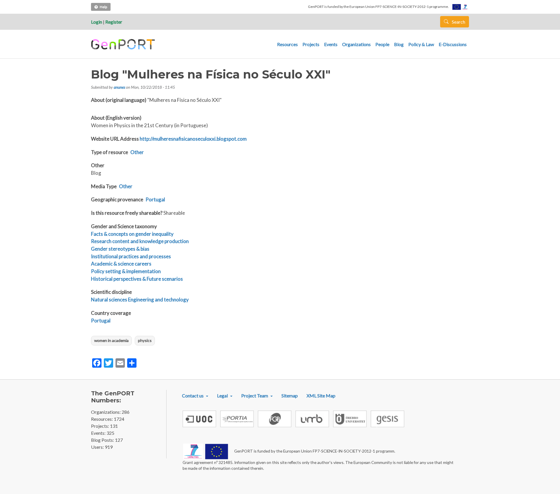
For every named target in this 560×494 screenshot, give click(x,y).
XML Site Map (321, 395)
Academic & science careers (121, 264)
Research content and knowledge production (140, 241)
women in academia (111, 340)
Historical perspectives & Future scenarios (137, 279)
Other (137, 152)
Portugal (155, 199)
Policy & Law (421, 44)
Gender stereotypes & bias (120, 249)
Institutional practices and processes (131, 256)
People (382, 44)
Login (96, 22)
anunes (119, 87)
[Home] (124, 44)
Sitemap (289, 395)
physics (145, 340)
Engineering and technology (158, 299)
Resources (287, 44)
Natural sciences (109, 299)
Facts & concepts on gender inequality (132, 234)
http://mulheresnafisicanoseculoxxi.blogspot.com (193, 139)
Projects (310, 44)
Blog (399, 44)
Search (458, 22)
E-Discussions (453, 44)
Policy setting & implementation (126, 271)
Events (330, 44)
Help (103, 7)
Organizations (356, 44)
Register (113, 22)
